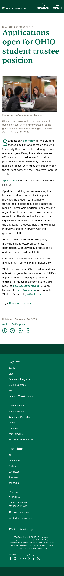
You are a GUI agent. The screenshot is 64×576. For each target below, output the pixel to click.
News (12, 422)
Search (43, 8)
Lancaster (14, 471)
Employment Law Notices (21, 539)
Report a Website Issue (21, 439)
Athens (12, 455)
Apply (12, 368)
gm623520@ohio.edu (26, 286)
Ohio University (21, 554)
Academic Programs (19, 379)
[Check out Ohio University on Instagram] (15, 559)
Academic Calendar (19, 417)
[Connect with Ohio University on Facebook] (10, 559)
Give (11, 373)
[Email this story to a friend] (20, 330)
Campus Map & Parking (21, 396)
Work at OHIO (16, 433)
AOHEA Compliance (39, 537)
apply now (29, 141)
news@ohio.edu (21, 512)
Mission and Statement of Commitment (26, 542)
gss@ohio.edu (33, 294)
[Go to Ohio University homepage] (15, 8)
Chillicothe (14, 460)
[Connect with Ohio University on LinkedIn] (20, 559)
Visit (11, 390)
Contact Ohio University (21, 518)
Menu (57, 8)
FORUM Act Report (43, 539)
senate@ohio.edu (25, 290)
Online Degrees (17, 384)
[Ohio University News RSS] (38, 559)
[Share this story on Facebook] (4, 330)
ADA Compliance (21, 537)
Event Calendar (17, 411)
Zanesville (14, 482)
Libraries (13, 428)
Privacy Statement (38, 545)
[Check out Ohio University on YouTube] (24, 559)
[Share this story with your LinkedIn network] (28, 330)
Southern (13, 477)
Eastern (13, 466)
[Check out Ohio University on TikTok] (34, 559)
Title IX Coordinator (39, 548)
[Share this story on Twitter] (12, 330)
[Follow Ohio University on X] (29, 559)
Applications (9, 180)
